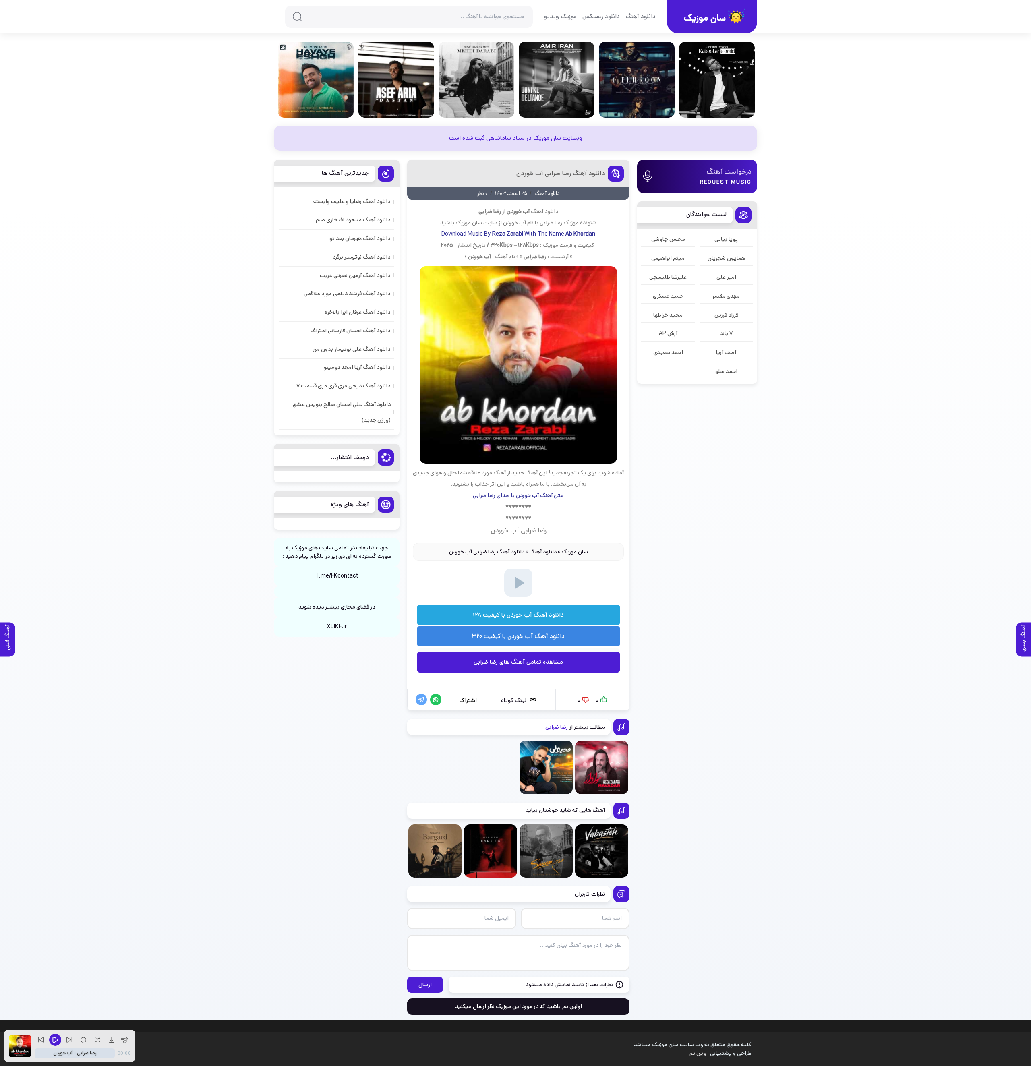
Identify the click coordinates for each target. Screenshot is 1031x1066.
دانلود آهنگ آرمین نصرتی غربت (355, 275)
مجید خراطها (668, 315)
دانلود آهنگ (640, 16)
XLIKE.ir (337, 627)
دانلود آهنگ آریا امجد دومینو (357, 367)
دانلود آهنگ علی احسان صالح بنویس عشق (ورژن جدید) (342, 412)
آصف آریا (726, 352)
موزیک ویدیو (560, 16)
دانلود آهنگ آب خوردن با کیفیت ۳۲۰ (518, 636)
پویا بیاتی (726, 239)
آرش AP (668, 333)
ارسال (425, 985)
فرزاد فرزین (726, 315)
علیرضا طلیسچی (668, 277)
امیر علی (726, 277)
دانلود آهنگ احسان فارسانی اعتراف (350, 331)
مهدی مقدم (726, 296)
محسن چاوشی (668, 239)
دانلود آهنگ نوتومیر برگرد (361, 257)
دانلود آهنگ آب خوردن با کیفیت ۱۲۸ (518, 615)
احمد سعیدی (668, 352)
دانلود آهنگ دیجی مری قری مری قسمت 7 (343, 386)
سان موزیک (574, 552)
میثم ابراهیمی (668, 258)
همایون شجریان (726, 258)
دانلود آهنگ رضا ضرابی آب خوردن (560, 173)
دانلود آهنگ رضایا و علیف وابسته (351, 201)
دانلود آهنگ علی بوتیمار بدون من (351, 349)
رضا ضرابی (551, 223)
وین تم (697, 1053)
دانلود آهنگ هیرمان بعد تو (359, 238)
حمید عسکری (668, 296)
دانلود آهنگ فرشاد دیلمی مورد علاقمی (347, 294)
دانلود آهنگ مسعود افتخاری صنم (353, 220)
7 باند (726, 333)
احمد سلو (726, 371)
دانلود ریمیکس (601, 16)
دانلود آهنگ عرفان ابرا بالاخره (357, 312)
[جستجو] (297, 16)
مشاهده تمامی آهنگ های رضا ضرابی (518, 662)
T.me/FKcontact (336, 576)
